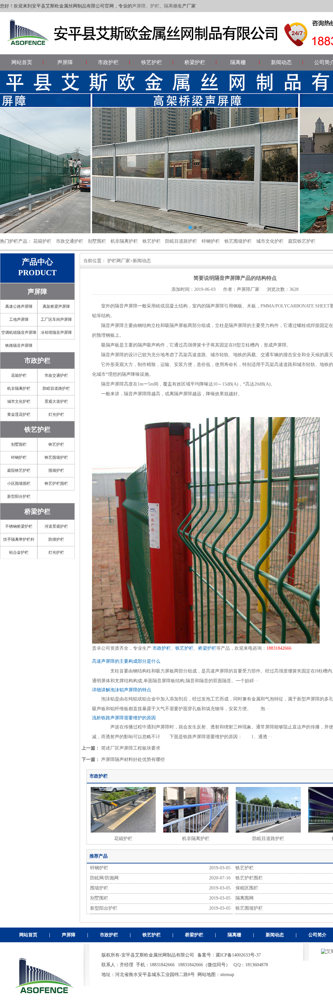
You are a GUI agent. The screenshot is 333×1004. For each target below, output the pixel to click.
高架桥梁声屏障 (56, 306)
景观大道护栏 (56, 401)
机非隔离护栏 (124, 241)
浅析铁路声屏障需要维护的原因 (124, 717)
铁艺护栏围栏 (56, 483)
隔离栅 (171, 6)
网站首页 (21, 62)
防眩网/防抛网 (104, 877)
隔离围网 (244, 898)
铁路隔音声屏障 (19, 345)
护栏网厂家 (118, 260)
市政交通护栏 (69, 241)
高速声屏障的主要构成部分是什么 (126, 661)
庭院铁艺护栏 (301, 241)
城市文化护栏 (270, 241)
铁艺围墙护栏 (238, 241)
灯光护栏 (56, 414)
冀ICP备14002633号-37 (238, 955)
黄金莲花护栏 (19, 414)
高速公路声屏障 (19, 306)
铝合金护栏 (19, 552)
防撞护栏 (56, 539)
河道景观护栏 (56, 526)
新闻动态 (281, 62)
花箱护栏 (42, 241)
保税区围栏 (246, 888)
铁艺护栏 (151, 62)
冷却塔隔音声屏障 (56, 332)
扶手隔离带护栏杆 (18, 539)
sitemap (227, 974)
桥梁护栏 (194, 62)
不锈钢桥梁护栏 (19, 526)
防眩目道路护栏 (181, 241)
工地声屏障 (19, 319)
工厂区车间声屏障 (56, 319)
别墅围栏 (97, 241)
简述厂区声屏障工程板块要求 (130, 748)
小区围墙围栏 (19, 483)
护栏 (154, 6)
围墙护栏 (56, 470)
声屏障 (139, 6)
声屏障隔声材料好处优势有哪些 (133, 759)
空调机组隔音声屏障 (18, 332)
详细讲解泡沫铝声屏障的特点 (121, 689)
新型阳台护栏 (19, 496)
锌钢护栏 (211, 241)
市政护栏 (108, 62)
